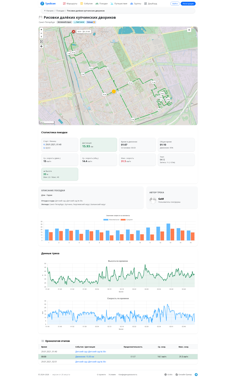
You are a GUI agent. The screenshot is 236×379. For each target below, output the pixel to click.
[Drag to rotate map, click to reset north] (41, 37)
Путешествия (120, 3)
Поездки (103, 3)
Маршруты (72, 3)
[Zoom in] (41, 29)
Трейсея (50, 3)
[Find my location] (41, 46)
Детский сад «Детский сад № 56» (90, 351)
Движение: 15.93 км (84, 356)
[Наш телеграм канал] (196, 374)
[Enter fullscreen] (41, 41)
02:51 (48, 148)
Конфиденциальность (128, 374)
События (88, 3)
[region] (118, 76)
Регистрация (188, 3)
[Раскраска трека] (189, 30)
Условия (112, 374)
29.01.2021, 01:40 (53, 144)
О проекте (101, 374)
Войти (175, 3)
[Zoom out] (41, 33)
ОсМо (170, 374)
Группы (137, 3)
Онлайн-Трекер (185, 374)
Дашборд (152, 3)
